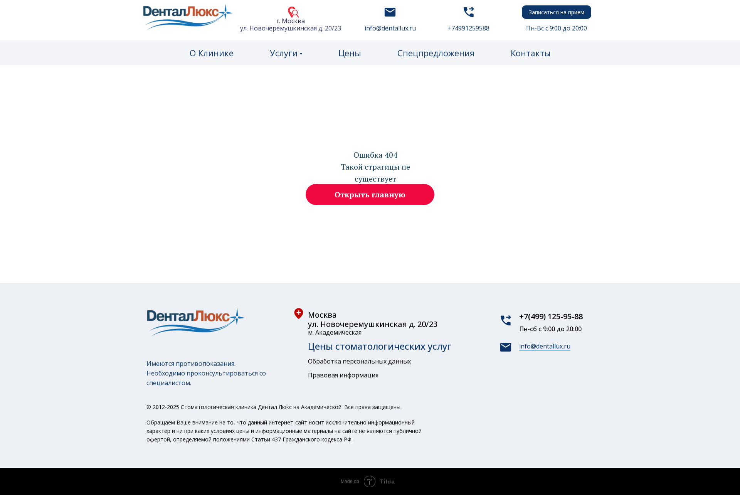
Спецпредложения (435, 53)
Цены (349, 53)
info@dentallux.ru (544, 346)
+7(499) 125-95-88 (551, 316)
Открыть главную (370, 194)
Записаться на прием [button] (556, 12)
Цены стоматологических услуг (379, 346)
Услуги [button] (284, 53)
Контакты (531, 53)
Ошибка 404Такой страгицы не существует (375, 167)
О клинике (212, 53)
